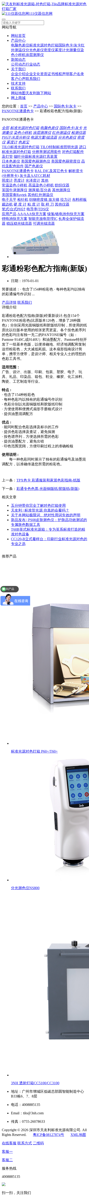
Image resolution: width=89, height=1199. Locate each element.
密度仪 (49, 50)
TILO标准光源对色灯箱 (20, 147)
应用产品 (9, 214)
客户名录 (76, 74)
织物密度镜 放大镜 (44, 199)
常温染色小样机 (14, 185)
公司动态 (18, 64)
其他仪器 (62, 204)
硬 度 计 (20, 204)
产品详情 (9, 302)
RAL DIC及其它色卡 (51, 171)
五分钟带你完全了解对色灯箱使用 (38, 505)
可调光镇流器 (44, 223)
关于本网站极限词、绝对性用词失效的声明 (45, 515)
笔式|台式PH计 (14, 209)
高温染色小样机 (41, 185)
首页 (23, 106)
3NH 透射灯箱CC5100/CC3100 (35, 1083)
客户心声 (18, 79)
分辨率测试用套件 (46, 152)
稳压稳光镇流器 (19, 223)
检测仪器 (78, 133)
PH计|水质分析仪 (16, 137)
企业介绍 (18, 74)
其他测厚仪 (61, 190)
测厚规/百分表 (39, 190)
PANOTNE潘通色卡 (18, 111)
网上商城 (18, 98)
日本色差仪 (11, 161)
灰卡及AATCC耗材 (35, 176)
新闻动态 (18, 59)
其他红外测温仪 (40, 195)
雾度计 (60, 50)
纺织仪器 (62, 185)
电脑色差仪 (20, 45)
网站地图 (18, 93)
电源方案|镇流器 (44, 137)
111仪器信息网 (40, 13)
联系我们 (33, 79)
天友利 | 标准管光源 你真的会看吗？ (40, 510)
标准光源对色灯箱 (43, 45)
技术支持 (18, 83)
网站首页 (18, 36)
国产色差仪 (34, 166)
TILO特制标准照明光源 (59, 147)
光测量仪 (73, 50)
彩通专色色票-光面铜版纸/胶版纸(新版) (47, 489)
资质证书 (47, 74)
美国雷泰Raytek (14, 195)
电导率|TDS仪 (37, 209)
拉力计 (65, 199)
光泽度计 (33, 180)
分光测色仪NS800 (25, 888)
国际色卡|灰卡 (69, 45)
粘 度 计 (33, 204)
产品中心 (18, 40)
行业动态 (33, 64)
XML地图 (78, 1135)
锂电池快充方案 (14, 219)
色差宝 (23, 142)
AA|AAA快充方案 (31, 214)
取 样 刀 (47, 204)
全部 (5, 128)
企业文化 (33, 74)
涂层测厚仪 (35, 55)
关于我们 (18, 69)
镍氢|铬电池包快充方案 (65, 214)
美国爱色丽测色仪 (35, 161)
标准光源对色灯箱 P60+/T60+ (34, 751)
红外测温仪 (61, 133)
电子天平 (9, 199)
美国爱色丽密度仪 (65, 161)
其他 (44, 180)
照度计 (7, 180)
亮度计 (19, 180)
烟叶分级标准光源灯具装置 (36, 156)
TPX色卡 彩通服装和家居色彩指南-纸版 (48, 480)
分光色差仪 (35, 50)
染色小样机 (23, 133)
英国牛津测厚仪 (14, 190)
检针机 (22, 199)
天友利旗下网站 (38, 93)
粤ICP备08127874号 (48, 1135)
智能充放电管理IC (43, 219)
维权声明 (62, 74)
